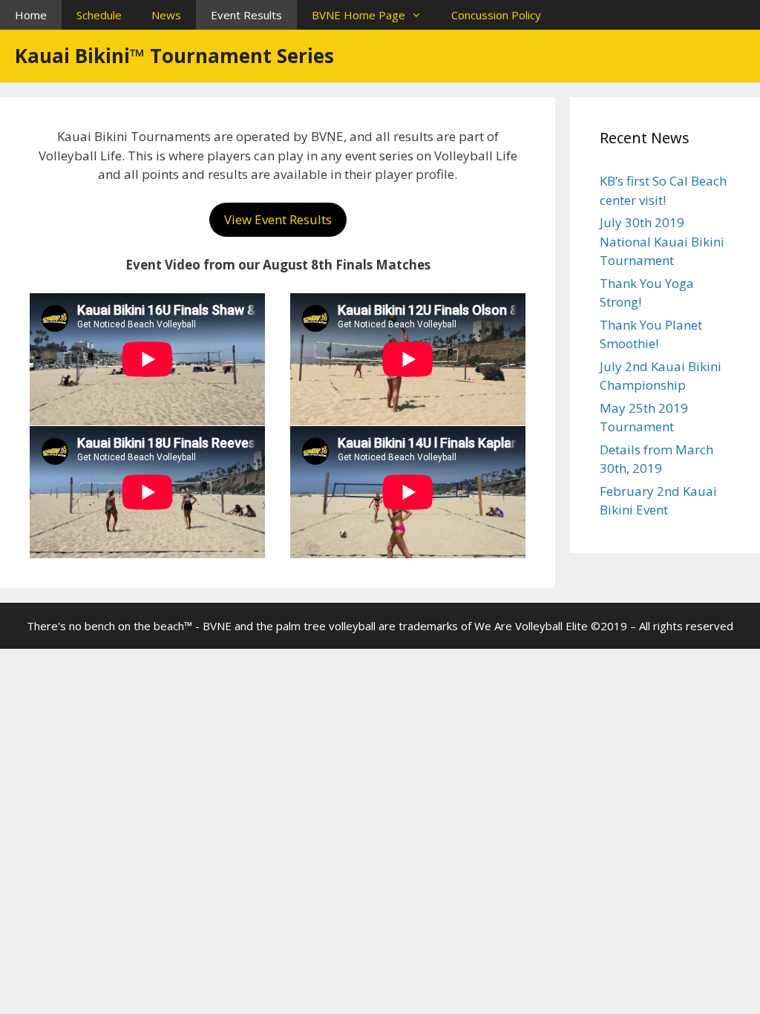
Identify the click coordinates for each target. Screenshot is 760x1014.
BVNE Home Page (358, 14)
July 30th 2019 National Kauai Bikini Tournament (662, 241)
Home (31, 14)
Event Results (246, 14)
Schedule (99, 14)
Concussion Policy (496, 14)
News (166, 14)
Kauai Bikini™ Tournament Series (174, 55)
